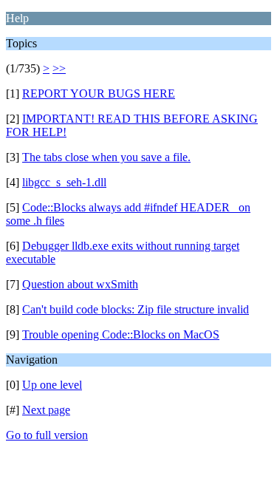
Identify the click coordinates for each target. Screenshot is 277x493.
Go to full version (47, 435)
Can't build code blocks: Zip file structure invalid (135, 309)
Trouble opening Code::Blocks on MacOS (120, 334)
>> (59, 68)
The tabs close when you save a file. (106, 157)
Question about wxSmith (80, 284)
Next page (46, 410)
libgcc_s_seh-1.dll (64, 182)
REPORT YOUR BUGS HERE (98, 93)
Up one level (52, 384)
